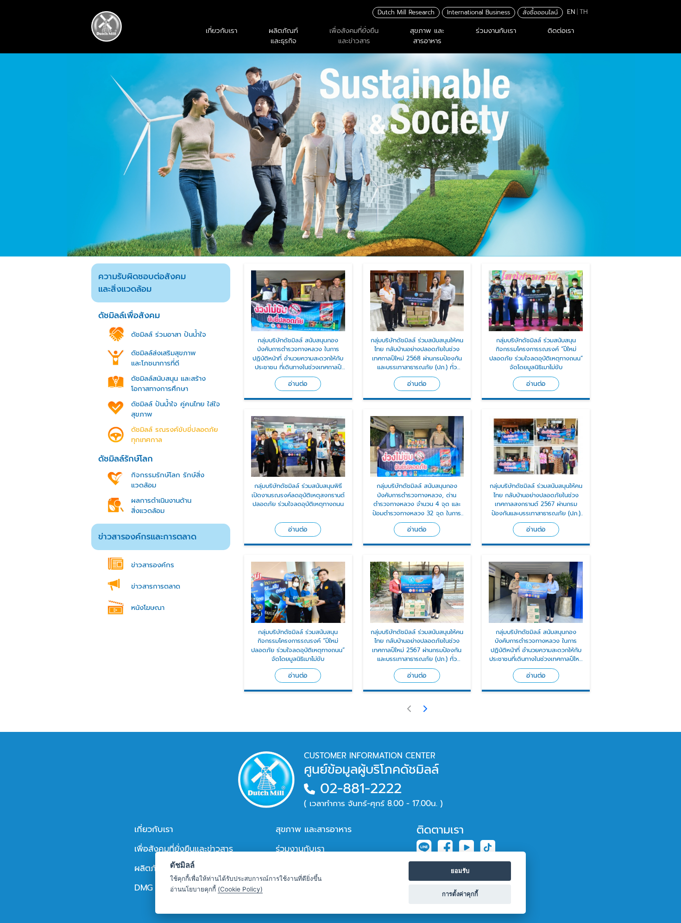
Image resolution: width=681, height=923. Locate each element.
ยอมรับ (460, 870)
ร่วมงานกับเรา (496, 31)
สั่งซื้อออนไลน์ (540, 12)
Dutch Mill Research (406, 12)
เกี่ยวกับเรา (221, 31)
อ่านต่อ (298, 384)
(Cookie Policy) (240, 889)
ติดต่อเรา (561, 31)
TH (584, 12)
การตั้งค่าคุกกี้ (460, 893)
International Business (478, 12)
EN (571, 12)
